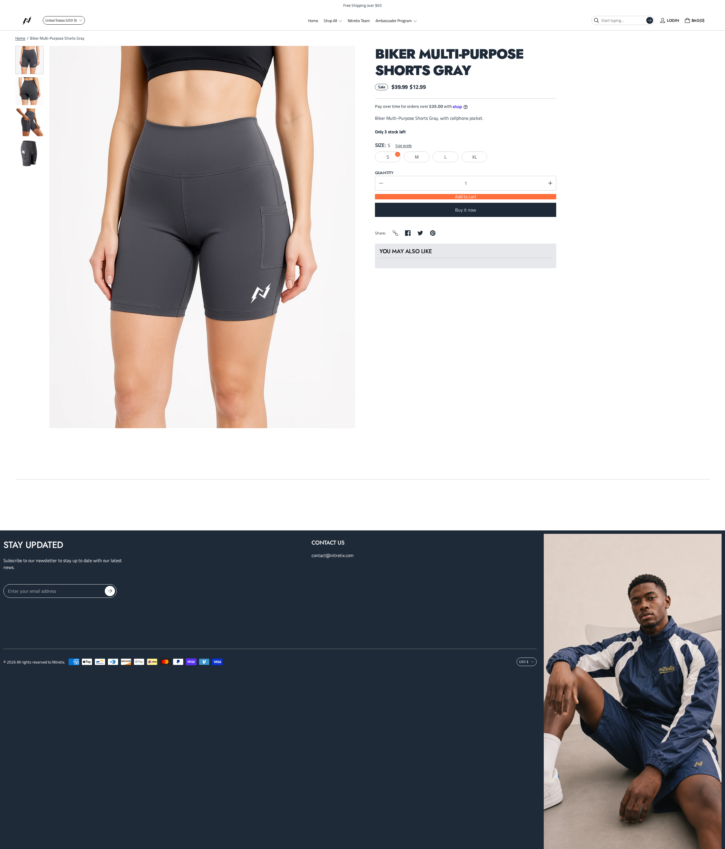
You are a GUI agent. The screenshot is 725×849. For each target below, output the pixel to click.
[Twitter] (420, 233)
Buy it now (465, 209)
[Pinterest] (433, 233)
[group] (29, 60)
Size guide (403, 145)
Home (20, 38)
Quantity (384, 173)
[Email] (395, 233)
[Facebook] (408, 233)
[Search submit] (649, 20)
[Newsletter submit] (110, 591)
